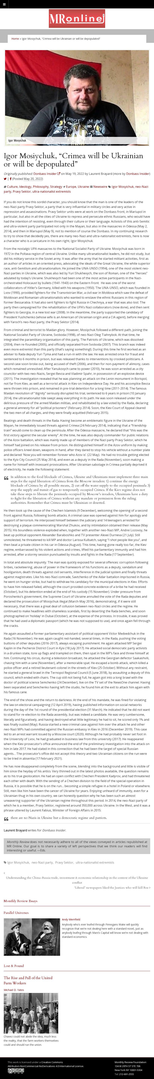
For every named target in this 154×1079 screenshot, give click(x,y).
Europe (71, 187)
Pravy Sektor (22, 191)
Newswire (100, 187)
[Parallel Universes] (32, 937)
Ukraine (83, 187)
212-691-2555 (126, 1074)
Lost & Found (14, 966)
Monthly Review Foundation (130, 1062)
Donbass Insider (137, 174)
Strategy (56, 187)
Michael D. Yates (14, 990)
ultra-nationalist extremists (51, 191)
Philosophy (41, 187)
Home (15, 38)
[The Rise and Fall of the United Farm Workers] (31, 1013)
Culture (12, 187)
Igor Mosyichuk (123, 187)
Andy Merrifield (71, 919)
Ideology (25, 187)
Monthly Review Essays (20, 901)
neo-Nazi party (42, 862)
